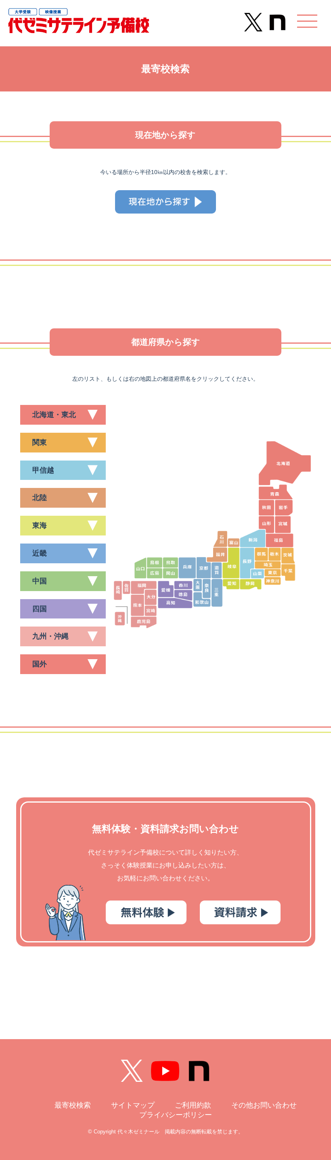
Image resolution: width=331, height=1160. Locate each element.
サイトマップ (133, 1105)
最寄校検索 (72, 1105)
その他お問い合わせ (264, 1105)
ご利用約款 (193, 1105)
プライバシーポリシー (175, 1115)
